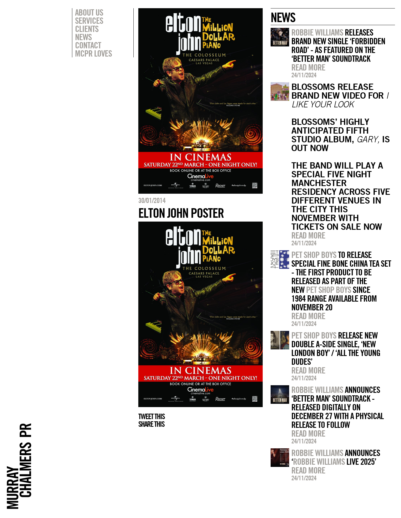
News (83, 36)
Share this (151, 424)
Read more (308, 67)
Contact (88, 45)
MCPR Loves (93, 53)
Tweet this (151, 416)
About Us (89, 12)
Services (89, 20)
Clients (86, 28)
